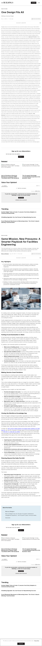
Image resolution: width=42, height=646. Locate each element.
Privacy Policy (36, 640)
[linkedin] (19, 22)
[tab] (4, 186)
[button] (2, 3)
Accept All (21, 643)
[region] (21, 188)
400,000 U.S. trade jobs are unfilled (11, 431)
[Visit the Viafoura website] (37, 191)
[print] (40, 22)
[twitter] (21, 22)
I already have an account (21, 199)
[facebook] (17, 22)
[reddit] (23, 22)
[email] (24, 22)
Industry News (4, 8)
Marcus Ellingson (5, 253)
